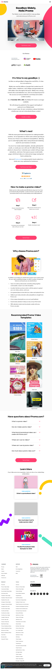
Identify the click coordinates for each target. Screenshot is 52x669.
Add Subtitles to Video (20, 649)
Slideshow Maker (19, 656)
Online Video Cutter (20, 628)
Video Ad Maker (19, 591)
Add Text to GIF (19, 619)
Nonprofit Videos (4, 639)
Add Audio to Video (20, 632)
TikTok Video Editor (19, 658)
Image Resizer (18, 595)
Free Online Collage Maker (21, 599)
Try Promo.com (26, 45)
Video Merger (18, 639)
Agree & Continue (46, 665)
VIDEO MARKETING (26, 491)
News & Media (4, 573)
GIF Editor (18, 636)
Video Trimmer (19, 647)
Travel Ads (3, 634)
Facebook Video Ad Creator (6, 597)
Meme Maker (18, 623)
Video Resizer (18, 643)
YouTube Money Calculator (21, 610)
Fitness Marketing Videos (6, 626)
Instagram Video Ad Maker (6, 604)
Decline (40, 665)
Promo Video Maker (5, 586)
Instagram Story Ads (5, 606)
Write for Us (3, 577)
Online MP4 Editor (19, 612)
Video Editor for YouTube (21, 621)
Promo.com (18, 159)
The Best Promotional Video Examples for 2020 (26, 548)
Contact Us (18, 571)
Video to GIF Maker (19, 617)
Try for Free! (26, 238)
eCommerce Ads (4, 593)
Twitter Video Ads (4, 619)
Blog (17, 573)
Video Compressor (19, 641)
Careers (2, 571)
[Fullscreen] (43, 40)
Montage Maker (19, 652)
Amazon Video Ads (5, 621)
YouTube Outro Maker (5, 615)
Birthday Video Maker (20, 626)
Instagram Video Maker (6, 602)
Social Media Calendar (20, 593)
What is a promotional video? (26, 493)
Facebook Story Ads (5, 599)
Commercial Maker (5, 589)
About (2, 569)
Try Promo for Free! (26, 167)
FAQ (17, 566)
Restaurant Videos (5, 630)
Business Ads (3, 636)
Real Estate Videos (5, 623)
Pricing (2, 566)
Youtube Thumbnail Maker (21, 645)
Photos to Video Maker (20, 586)
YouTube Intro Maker (5, 612)
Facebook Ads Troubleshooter (22, 608)
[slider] (25, 40)
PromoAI (3, 584)
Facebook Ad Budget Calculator (22, 606)
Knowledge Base (19, 569)
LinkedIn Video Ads (5, 617)
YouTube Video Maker (5, 608)
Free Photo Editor (19, 597)
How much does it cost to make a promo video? (26, 521)
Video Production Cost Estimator (22, 604)
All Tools (17, 584)
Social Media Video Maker (6, 591)
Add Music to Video (19, 615)
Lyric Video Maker (19, 630)
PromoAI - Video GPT (20, 660)
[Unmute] (38, 40)
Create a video (26, 117)
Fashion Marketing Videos (6, 628)
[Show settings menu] (40, 40)
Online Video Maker (20, 589)
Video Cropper (19, 654)
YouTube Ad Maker (5, 610)
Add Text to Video (19, 634)
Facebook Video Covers (20, 602)
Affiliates (3, 575)
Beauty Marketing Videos (6, 632)
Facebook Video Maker (5, 595)
